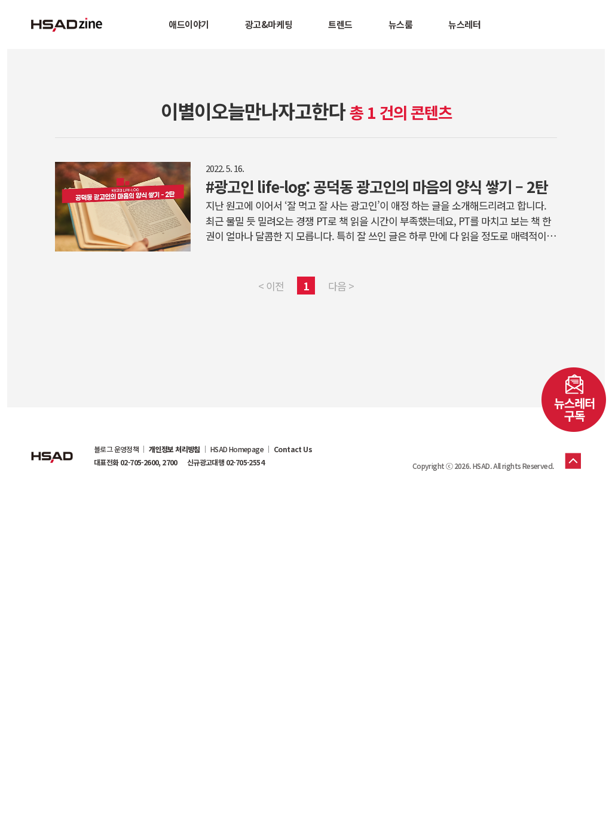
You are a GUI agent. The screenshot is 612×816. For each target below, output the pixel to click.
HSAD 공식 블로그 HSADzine (67, 24)
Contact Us (293, 449)
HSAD (52, 448)
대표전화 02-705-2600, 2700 (136, 462)
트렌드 (340, 24)
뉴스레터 (464, 24)
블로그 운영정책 (116, 449)
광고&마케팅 (268, 24)
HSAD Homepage (237, 449)
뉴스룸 (400, 24)
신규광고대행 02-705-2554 (225, 462)
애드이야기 (189, 24)
